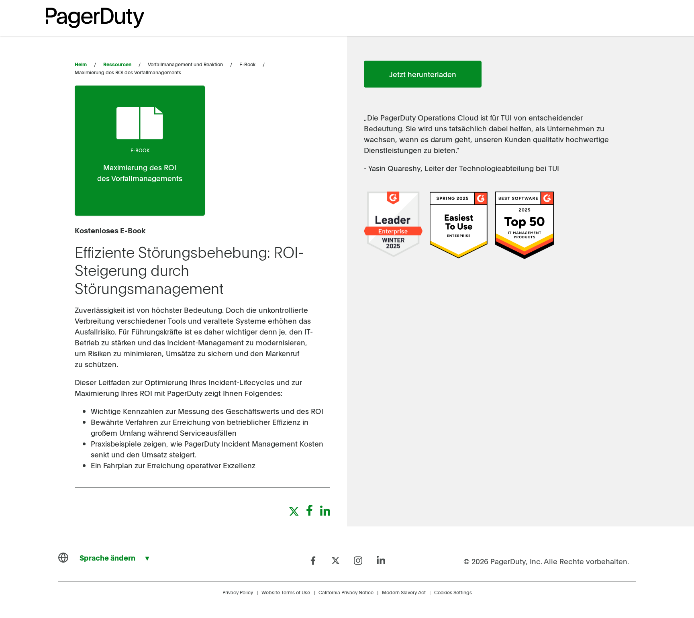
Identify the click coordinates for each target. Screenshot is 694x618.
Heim (81, 64)
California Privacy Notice (346, 592)
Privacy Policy (237, 592)
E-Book (140, 150)
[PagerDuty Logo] (95, 18)
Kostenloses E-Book (110, 230)
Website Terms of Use (285, 592)
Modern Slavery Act (404, 592)
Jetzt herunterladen (422, 74)
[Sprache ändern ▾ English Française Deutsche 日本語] (107, 558)
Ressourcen (117, 64)
